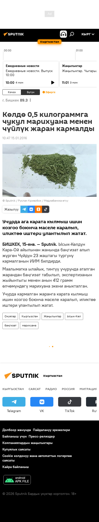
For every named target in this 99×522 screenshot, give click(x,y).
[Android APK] (17, 480)
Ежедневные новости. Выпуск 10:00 (29, 73)
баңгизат (10, 325)
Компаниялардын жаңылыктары (27, 443)
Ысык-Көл (74, 316)
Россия (68, 389)
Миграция (89, 389)
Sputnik (10, 200)
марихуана (29, 325)
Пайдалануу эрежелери (51, 430)
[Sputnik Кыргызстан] (14, 36)
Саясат (35, 389)
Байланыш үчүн (14, 436)
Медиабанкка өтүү (56, 200)
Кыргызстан (30, 316)
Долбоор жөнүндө (16, 430)
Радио (51, 389)
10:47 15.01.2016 (14, 138)
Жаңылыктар (52, 316)
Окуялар (10, 316)
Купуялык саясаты (16, 449)
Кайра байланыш (15, 467)
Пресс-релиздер (42, 436)
